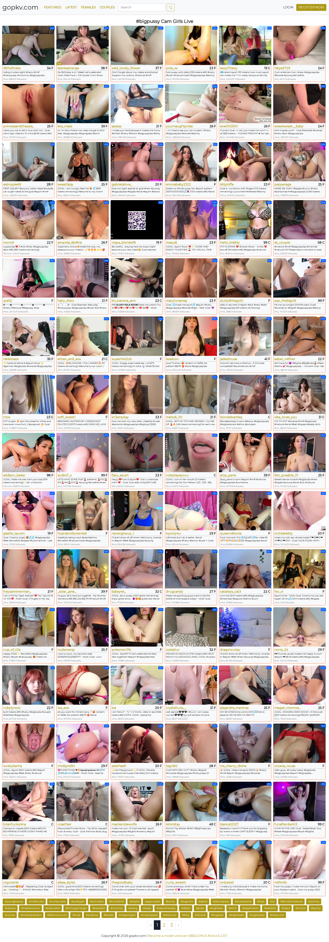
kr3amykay (120, 417)
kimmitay (173, 824)
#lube (260, 901)
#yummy (313, 901)
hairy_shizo (65, 300)
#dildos (185, 908)
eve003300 (229, 126)
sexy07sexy (228, 68)
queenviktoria (230, 533)
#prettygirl (77, 901)
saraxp (116, 126)
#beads (108, 914)
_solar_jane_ (66, 591)
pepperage (282, 184)
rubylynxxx (12, 708)
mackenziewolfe (124, 824)
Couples (107, 7)
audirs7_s (64, 475)
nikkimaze (11, 359)
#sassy (147, 908)
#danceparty (221, 901)
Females (88, 7)
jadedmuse (228, 359)
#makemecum (30, 908)
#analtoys (92, 914)
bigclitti (171, 766)
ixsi (114, 708)
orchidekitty (283, 533)
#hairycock (277, 914)
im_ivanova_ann (124, 300)
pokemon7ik (121, 650)
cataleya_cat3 (230, 591)
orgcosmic (11, 882)
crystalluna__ (176, 708)
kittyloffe (227, 184)
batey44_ (119, 591)
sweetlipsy (65, 184)
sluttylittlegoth (231, 300)
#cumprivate (57, 901)
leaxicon (172, 359)
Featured (52, 7)
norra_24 (281, 650)
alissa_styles (66, 882)
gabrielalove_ (122, 184)
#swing (133, 908)
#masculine (53, 908)
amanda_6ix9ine (69, 242)
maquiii (171, 242)
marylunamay (176, 300)
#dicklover (169, 914)
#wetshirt (270, 908)
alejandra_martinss (234, 708)
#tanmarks (96, 901)
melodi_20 (174, 417)
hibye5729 (282, 68)
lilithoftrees (12, 68)
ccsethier (64, 824)
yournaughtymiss (179, 126)
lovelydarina (12, 766)
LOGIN (288, 7)
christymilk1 (66, 766)
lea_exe (63, 708)
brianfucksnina (14, 824)
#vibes (286, 908)
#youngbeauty (14, 901)
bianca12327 (229, 824)
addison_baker (14, 475)
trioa (6, 417)
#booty (170, 901)
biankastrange (68, 68)
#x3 (272, 901)
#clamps (10, 908)
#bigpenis (187, 901)
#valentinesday (166, 908)
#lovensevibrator (31, 914)
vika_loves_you (285, 417)
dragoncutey (230, 650)
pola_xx (172, 68)
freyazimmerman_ (17, 591)
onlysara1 (227, 882)
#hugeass (217, 914)
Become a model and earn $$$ (171, 936)
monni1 (8, 242)
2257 (224, 936)
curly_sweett (176, 882)
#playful (134, 901)
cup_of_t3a (11, 650)
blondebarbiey (231, 417)
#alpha (203, 901)
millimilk (280, 882)
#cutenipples (149, 914)
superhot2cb (122, 359)
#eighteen (216, 908)
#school (300, 908)
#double (200, 914)
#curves (10, 914)
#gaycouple (152, 901)
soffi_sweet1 (66, 417)
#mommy (117, 908)
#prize (200, 908)
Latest (71, 7)
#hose (76, 914)
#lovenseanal (243, 901)
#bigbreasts (236, 914)
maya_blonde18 (124, 242)
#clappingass (127, 914)
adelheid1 (119, 766)
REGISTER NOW (311, 7)
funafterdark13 (285, 824)
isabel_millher (284, 359)
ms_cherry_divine (233, 766)
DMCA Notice (207, 936)
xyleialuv (173, 650)
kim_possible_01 (286, 475)
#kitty (185, 914)
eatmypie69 (12, 184)
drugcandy (174, 591)
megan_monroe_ (287, 708)
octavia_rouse (284, 766)
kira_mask (64, 126)
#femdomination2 (291, 901)
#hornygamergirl (76, 908)
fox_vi (278, 591)
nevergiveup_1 (123, 533)
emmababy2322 (178, 184)
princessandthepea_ (18, 126)
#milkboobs (36, 901)
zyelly (7, 300)
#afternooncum (57, 914)
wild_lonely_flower (126, 68)
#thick (232, 908)
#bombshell (116, 901)
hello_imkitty (230, 242)
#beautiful (98, 908)
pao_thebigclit (285, 300)
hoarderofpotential (72, 533)
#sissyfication (250, 908)
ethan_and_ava (69, 359)
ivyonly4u (173, 533)
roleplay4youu (177, 475)
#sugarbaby (257, 914)
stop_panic (228, 475)
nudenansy (66, 650)
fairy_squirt (120, 475)
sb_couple (282, 242)
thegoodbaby (122, 882)
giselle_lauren (14, 533)
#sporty (316, 908)
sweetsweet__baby (288, 126)
